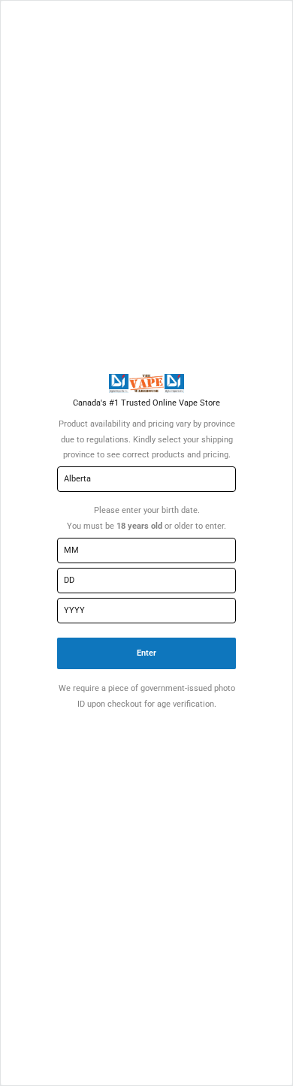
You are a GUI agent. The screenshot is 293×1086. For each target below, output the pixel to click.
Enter (146, 653)
